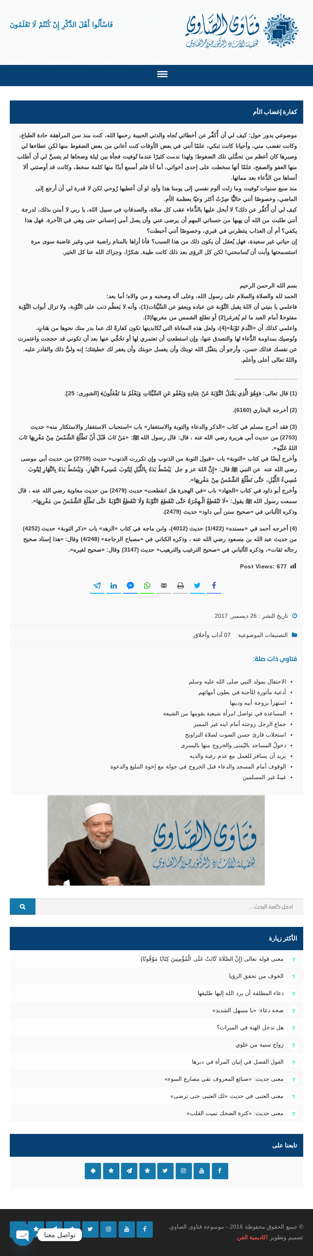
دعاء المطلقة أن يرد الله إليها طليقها (241, 993)
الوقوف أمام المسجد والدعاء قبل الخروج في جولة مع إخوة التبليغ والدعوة (198, 766)
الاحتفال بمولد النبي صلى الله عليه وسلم (237, 681)
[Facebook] (145, 1229)
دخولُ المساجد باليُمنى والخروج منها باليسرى (233, 745)
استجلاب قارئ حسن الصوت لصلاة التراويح (235, 734)
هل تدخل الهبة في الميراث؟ (250, 1027)
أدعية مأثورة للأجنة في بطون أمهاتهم (242, 692)
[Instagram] (108, 1229)
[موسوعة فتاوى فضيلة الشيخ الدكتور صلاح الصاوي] (242, 30)
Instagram (184, 1171)
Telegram (129, 1171)
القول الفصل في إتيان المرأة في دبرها (238, 1061)
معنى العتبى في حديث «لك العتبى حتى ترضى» (227, 1096)
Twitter (165, 1171)
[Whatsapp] (36, 1229)
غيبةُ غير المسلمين (264, 777)
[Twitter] (90, 1229)
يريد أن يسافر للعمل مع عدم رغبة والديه (238, 756)
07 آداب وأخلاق (212, 635)
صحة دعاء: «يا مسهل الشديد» (248, 1010)
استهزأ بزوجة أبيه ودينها (258, 702)
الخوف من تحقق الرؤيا (256, 976)
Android (93, 1171)
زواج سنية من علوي (260, 1044)
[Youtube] (127, 1229)
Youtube (202, 1171)
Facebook (220, 1171)
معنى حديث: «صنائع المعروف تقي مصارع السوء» (224, 1079)
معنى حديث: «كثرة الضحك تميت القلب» (235, 1113)
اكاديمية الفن (252, 1237)
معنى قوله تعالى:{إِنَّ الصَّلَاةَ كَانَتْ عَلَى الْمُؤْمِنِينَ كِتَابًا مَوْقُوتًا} (212, 958)
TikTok (147, 1171)
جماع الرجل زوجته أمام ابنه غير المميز (240, 724)
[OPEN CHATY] (23, 1235)
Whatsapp (111, 1171)
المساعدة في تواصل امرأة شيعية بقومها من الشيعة (224, 713)
